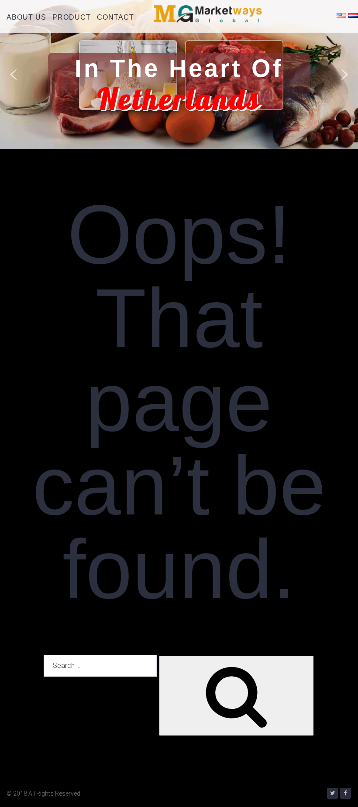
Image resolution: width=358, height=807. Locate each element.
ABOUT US (26, 17)
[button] (14, 75)
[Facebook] (345, 793)
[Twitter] (332, 793)
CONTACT (115, 17)
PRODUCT (71, 17)
